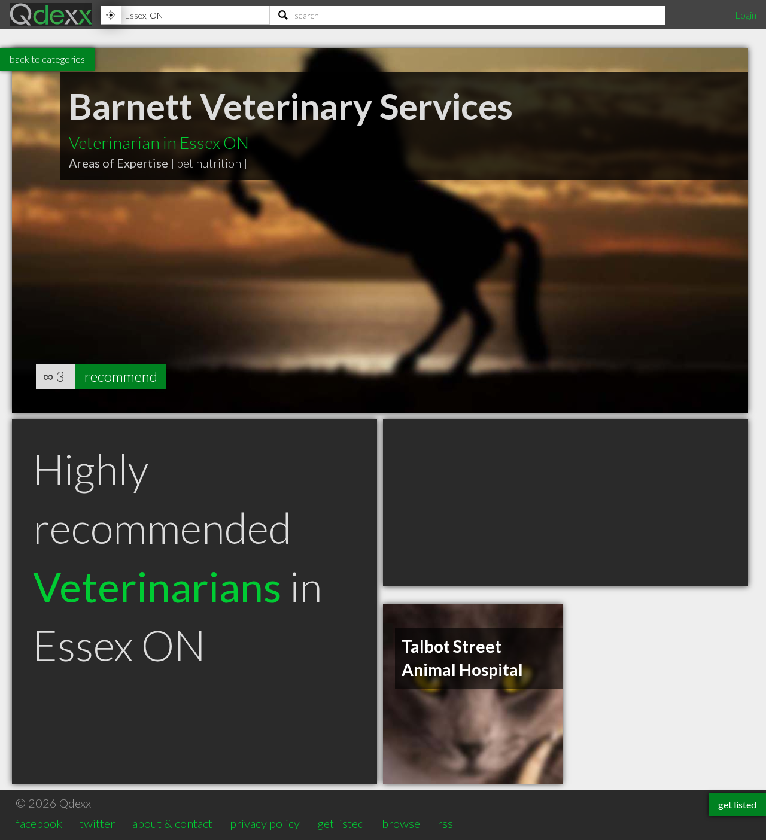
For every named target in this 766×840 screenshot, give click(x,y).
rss (445, 823)
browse (401, 823)
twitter (97, 823)
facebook (39, 823)
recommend (120, 376)
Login (745, 14)
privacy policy (265, 823)
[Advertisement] (565, 502)
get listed (340, 823)
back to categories (47, 59)
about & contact (172, 823)
